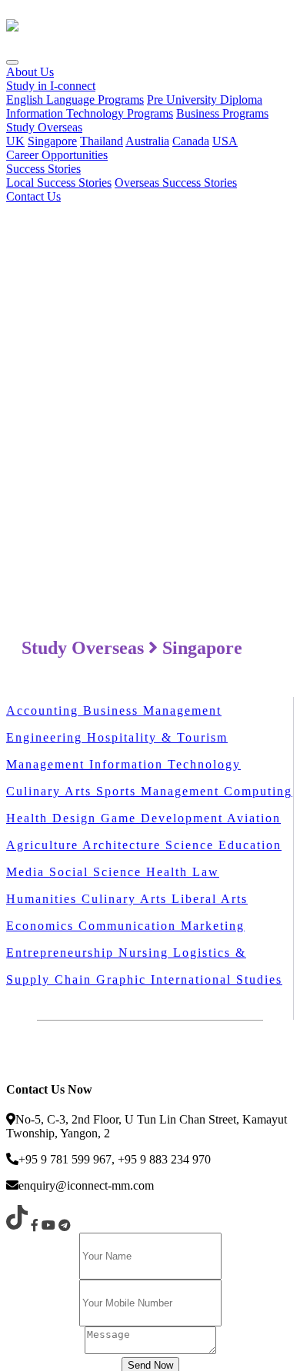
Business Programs (222, 113)
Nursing (145, 952)
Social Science (97, 871)
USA (225, 141)
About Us (30, 71)
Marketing (213, 925)
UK (15, 141)
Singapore (52, 141)
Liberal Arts (210, 898)
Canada (190, 141)
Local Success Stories (59, 182)
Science (191, 844)
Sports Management (160, 791)
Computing (258, 791)
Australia (147, 141)
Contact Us (33, 196)
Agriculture (44, 844)
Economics (42, 925)
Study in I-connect (50, 85)
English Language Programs (75, 99)
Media (27, 871)
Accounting (44, 710)
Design (76, 818)
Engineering (46, 737)
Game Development (164, 818)
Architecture (123, 844)
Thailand (101, 141)
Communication (129, 925)
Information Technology (165, 764)
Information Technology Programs (89, 113)
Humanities (44, 898)
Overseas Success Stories (176, 182)
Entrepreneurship (62, 952)
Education (250, 844)
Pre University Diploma (204, 99)
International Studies (216, 979)
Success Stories (43, 168)
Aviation (254, 818)
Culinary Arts (51, 791)
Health (29, 818)
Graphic (123, 979)
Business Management (152, 710)
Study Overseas (44, 127)
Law (205, 871)
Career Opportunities (57, 154)
